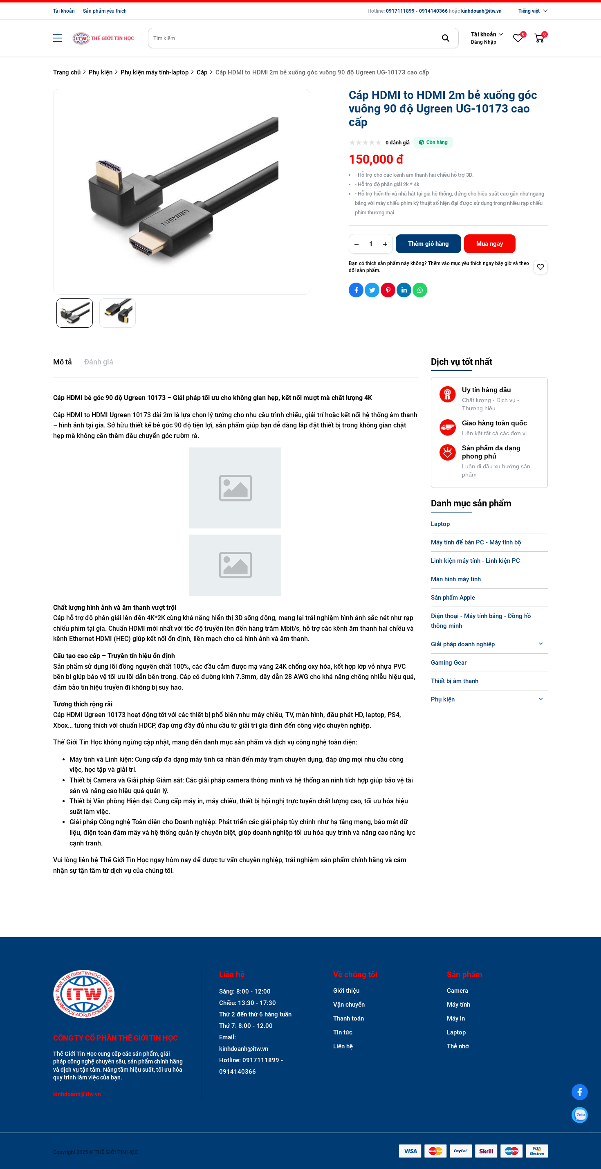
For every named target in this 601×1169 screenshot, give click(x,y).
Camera (457, 990)
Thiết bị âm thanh (454, 681)
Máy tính (458, 1004)
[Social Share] (356, 290)
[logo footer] (118, 995)
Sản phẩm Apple (453, 597)
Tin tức (342, 1032)
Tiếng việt (529, 11)
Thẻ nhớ (458, 1046)
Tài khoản (64, 11)
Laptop (440, 524)
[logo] (103, 38)
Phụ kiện (443, 699)
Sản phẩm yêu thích (105, 11)
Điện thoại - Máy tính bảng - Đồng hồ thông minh (481, 620)
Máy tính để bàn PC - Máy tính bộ (476, 542)
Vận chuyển (349, 1004)
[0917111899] (579, 1115)
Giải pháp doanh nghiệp (463, 644)
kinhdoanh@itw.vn (481, 11)
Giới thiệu (346, 990)
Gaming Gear (448, 662)
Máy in (456, 1018)
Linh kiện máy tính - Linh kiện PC (475, 560)
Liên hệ (343, 1046)
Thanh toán (348, 1018)
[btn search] (445, 38)
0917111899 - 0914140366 (417, 11)
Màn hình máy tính (456, 579)
